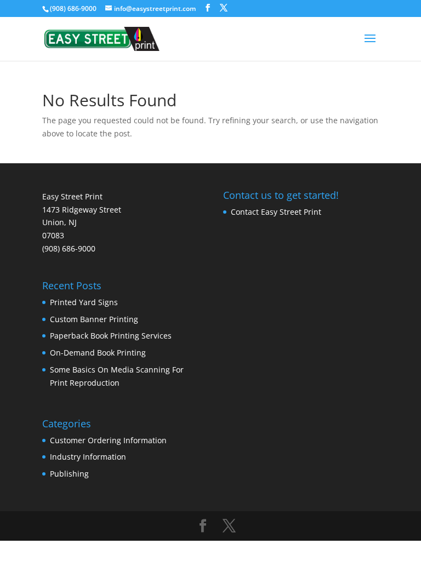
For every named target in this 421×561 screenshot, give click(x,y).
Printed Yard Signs (84, 302)
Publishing (69, 473)
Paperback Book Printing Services (111, 335)
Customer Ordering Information (108, 440)
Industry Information (88, 456)
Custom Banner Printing (94, 319)
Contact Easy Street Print (276, 212)
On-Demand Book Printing (98, 352)
